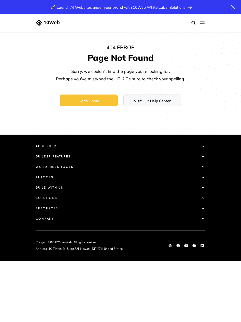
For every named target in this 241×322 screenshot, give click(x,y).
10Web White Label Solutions (159, 7)
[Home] (48, 22)
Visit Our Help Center (152, 101)
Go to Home (88, 101)
